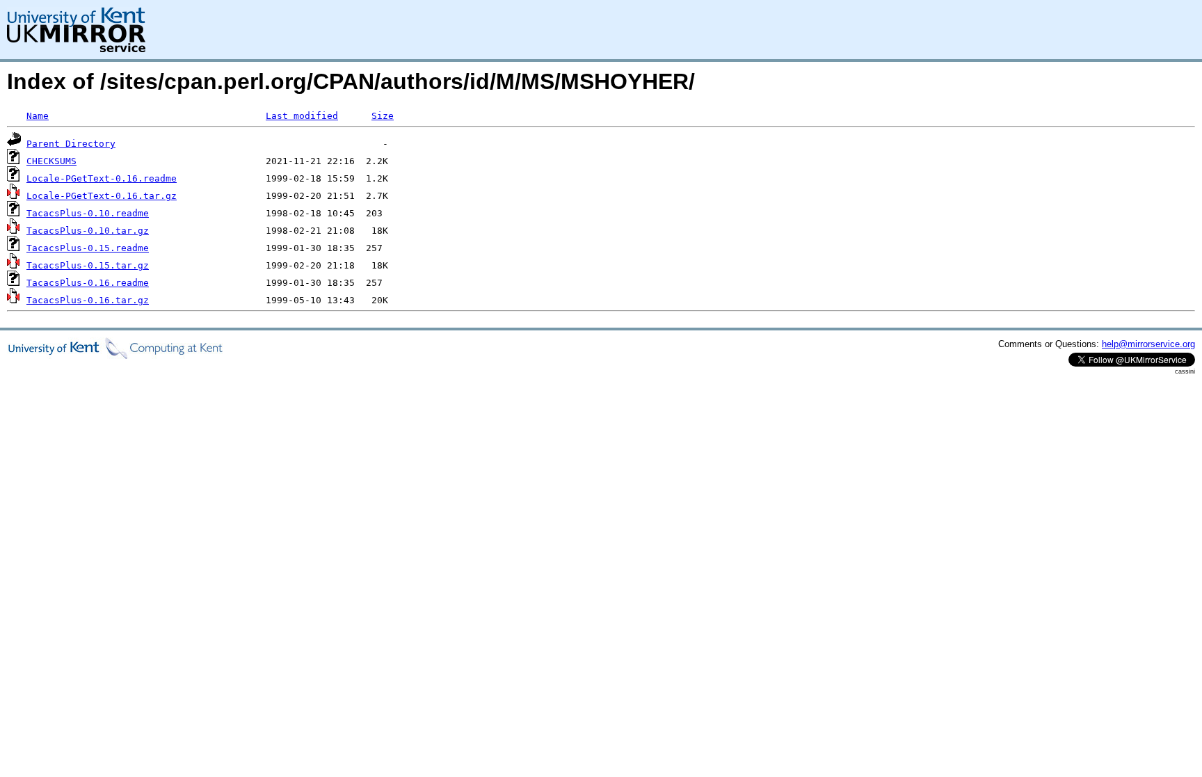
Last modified (302, 116)
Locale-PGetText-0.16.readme (101, 178)
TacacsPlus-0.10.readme (87, 213)
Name (37, 116)
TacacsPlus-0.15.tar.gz (87, 265)
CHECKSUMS (51, 161)
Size (382, 116)
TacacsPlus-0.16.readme (87, 283)
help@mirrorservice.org (1148, 344)
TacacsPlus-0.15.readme (87, 248)
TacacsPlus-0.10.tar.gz (87, 230)
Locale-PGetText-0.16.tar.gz (101, 196)
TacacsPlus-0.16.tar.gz (87, 300)
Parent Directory (70, 143)
